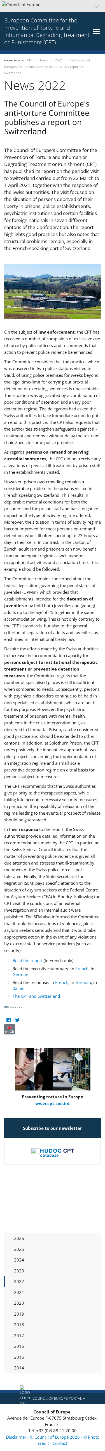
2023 (19, 1271)
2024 (19, 1260)
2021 (19, 1292)
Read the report (28, 960)
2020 (19, 1303)
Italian (18, 988)
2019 (19, 1314)
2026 (19, 1238)
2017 (19, 1335)
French (81, 968)
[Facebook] (8, 1020)
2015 (19, 1357)
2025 (19, 1249)
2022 (19, 1281)
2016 (19, 1346)
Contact (60, 1443)
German (20, 974)
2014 (19, 1368)
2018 (19, 1324)
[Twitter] (17, 1020)
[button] (52, 6)
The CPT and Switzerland (36, 996)
